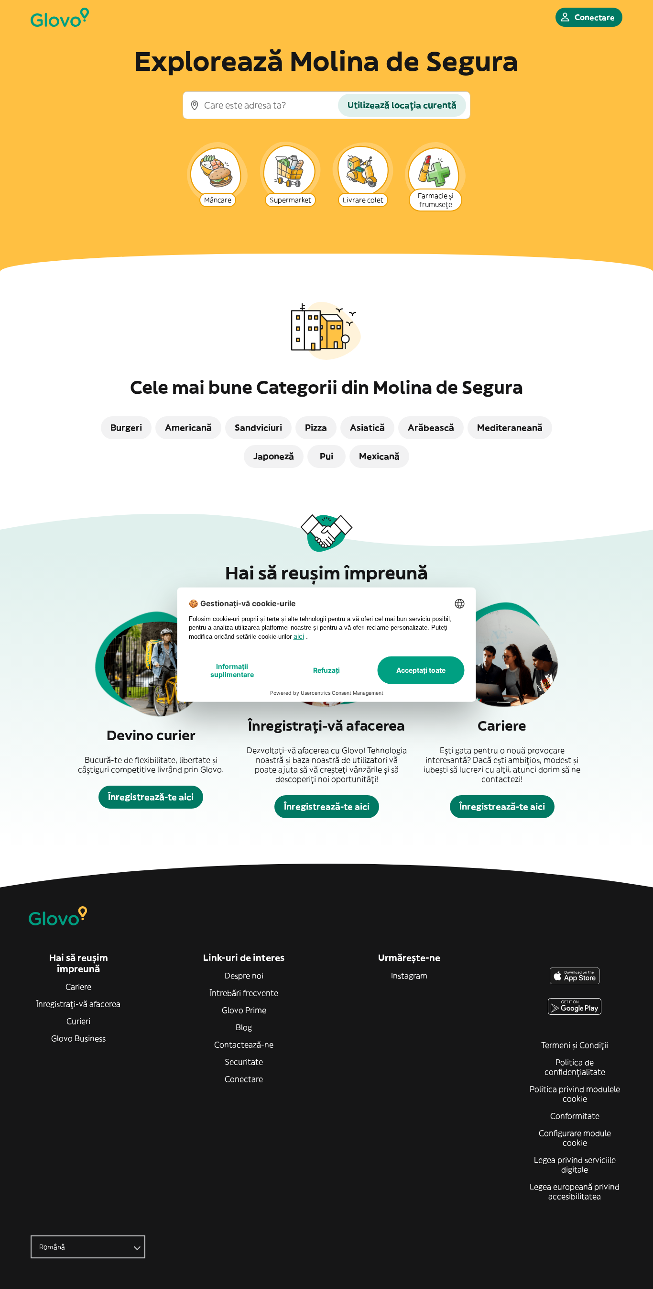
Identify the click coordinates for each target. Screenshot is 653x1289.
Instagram (409, 975)
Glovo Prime (244, 1010)
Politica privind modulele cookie (575, 1093)
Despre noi (244, 975)
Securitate (244, 1062)
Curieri (78, 1021)
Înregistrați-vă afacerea (78, 1004)
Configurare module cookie (575, 1137)
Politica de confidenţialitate (574, 1067)
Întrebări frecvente (244, 993)
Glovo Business (78, 1038)
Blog (244, 1027)
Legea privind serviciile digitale (575, 1164)
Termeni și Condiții (574, 1045)
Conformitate (574, 1116)
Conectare (244, 1079)
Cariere (78, 986)
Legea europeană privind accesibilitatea (575, 1191)
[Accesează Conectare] (60, 17)
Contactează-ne (243, 1044)
